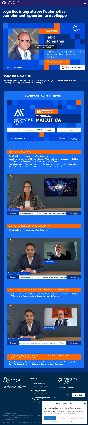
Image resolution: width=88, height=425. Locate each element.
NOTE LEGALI (6, 422)
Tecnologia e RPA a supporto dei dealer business (39, 289)
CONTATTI (15, 422)
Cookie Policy (56, 422)
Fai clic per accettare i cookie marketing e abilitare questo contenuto (44, 46)
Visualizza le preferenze (77, 418)
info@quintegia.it (40, 391)
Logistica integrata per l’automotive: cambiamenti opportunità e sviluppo (40, 356)
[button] (84, 403)
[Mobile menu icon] (85, 3)
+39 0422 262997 (40, 384)
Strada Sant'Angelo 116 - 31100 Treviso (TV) (44, 398)
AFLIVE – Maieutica (20, 151)
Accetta (50, 418)
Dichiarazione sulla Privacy (68, 422)
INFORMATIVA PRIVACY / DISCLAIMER (31, 422)
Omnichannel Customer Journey (29, 225)
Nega (63, 418)
